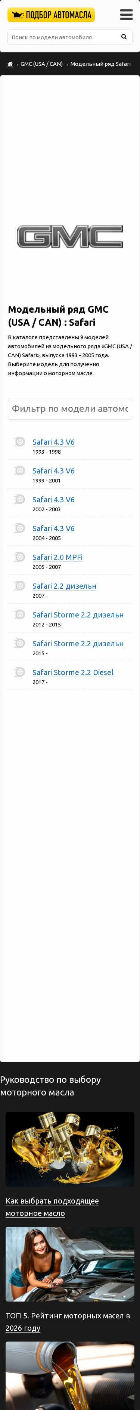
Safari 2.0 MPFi (57, 557)
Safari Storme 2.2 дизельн (78, 614)
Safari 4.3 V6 (53, 442)
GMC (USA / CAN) (42, 64)
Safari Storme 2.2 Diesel (72, 672)
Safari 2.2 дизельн (64, 586)
